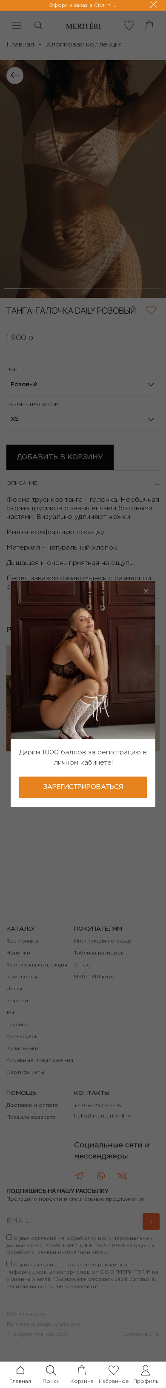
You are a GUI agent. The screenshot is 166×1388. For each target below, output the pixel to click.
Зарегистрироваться (83, 787)
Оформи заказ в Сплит (80, 5)
